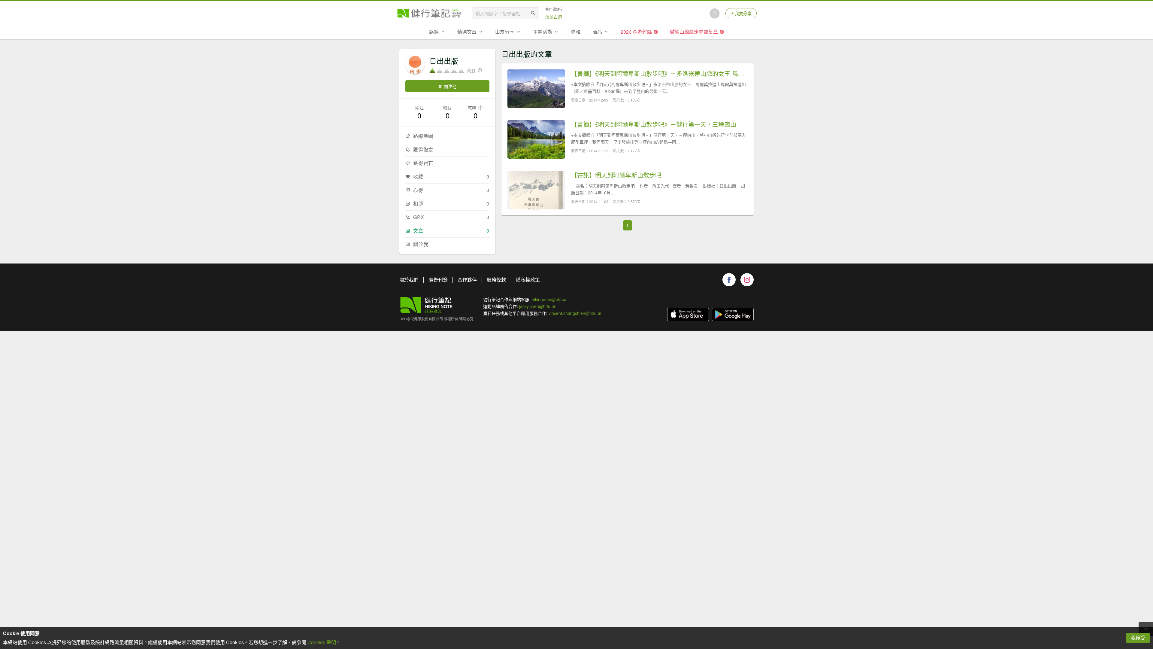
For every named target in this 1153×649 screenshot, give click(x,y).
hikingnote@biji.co (549, 299)
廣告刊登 (438, 279)
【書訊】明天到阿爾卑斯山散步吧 (616, 175)
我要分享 (743, 13)
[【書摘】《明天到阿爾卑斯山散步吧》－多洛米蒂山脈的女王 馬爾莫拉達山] (536, 88)
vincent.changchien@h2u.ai (575, 313)
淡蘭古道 (553, 17)
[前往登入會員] (714, 13)
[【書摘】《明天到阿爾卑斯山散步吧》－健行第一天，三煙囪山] (536, 139)
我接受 (1138, 637)
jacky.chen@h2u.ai (537, 306)
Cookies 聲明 (321, 642)
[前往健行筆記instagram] (747, 279)
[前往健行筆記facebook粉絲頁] (729, 279)
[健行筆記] (429, 13)
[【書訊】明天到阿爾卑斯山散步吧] (536, 190)
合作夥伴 (467, 279)
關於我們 (409, 279)
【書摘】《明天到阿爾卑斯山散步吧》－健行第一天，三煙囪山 (653, 124)
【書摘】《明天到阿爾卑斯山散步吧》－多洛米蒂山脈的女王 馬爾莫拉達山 (659, 73)
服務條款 (496, 279)
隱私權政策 (528, 279)
